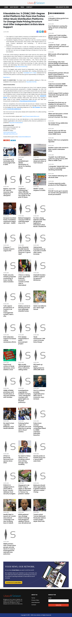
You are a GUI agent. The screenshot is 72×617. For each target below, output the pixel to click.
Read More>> (7, 77)
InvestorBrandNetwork (24, 137)
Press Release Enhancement (28, 101)
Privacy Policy (35, 600)
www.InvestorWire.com (9, 132)
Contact (33, 605)
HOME (6, 7)
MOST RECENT (14, 7)
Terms (33, 598)
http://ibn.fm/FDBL (31, 82)
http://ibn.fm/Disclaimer (16, 122)
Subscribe (58, 605)
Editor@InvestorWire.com (10, 134)
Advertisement (35, 602)
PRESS (22, 7)
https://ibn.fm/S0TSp (21, 66)
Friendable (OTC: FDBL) (29, 73)
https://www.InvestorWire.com (30, 116)
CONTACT (29, 7)
